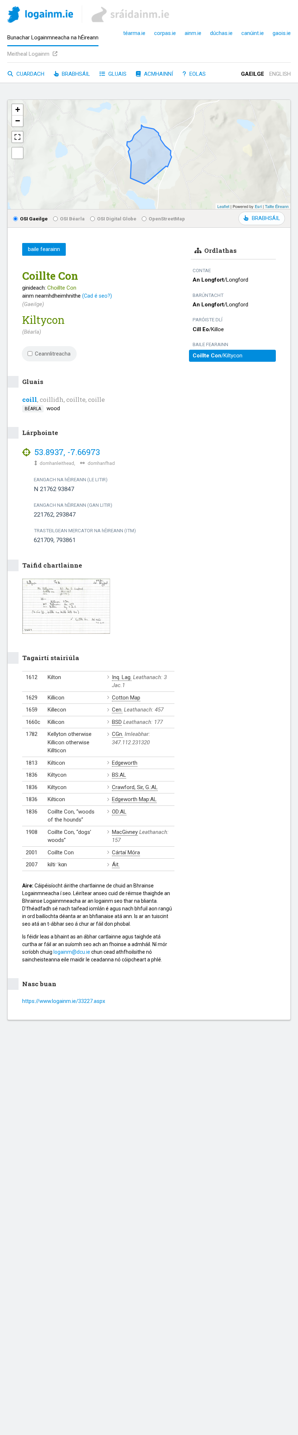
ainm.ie (193, 33)
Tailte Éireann (277, 206)
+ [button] (17, 109)
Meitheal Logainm (29, 54)
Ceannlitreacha (53, 353)
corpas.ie (165, 33)
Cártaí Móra (126, 852)
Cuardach (29, 74)
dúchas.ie (221, 33)
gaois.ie (282, 33)
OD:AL (119, 811)
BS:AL (119, 775)
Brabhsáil (75, 74)
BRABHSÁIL (266, 218)
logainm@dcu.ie (71, 952)
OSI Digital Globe (116, 218)
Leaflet (223, 206)
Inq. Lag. (122, 677)
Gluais (116, 74)
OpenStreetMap (167, 218)
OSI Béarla (72, 218)
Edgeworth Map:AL (134, 799)
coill (29, 399)
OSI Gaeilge (34, 218)
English (280, 74)
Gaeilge (252, 74)
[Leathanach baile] (40, 16)
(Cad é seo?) (97, 296)
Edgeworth (124, 763)
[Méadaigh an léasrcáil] (17, 137)
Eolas (197, 74)
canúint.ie (252, 33)
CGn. (117, 734)
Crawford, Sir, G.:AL (135, 787)
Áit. (116, 864)
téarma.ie (134, 33)
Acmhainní (157, 74)
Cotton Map (126, 697)
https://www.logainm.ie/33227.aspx (63, 1001)
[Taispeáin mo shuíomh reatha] (17, 153)
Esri (258, 206)
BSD (117, 722)
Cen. (117, 709)
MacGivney (125, 832)
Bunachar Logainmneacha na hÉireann (52, 37)
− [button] (17, 120)
